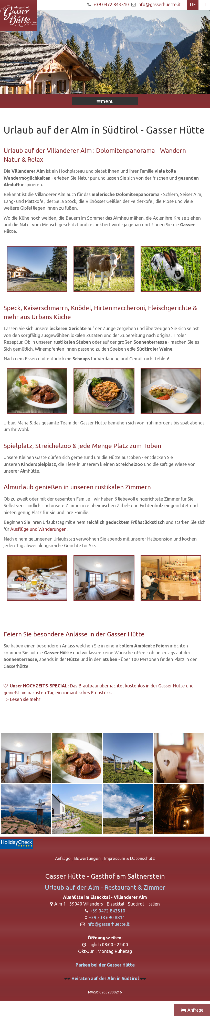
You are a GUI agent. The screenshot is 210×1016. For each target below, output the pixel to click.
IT (204, 4)
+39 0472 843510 (111, 4)
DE (193, 4)
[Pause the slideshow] (194, 52)
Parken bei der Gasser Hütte (105, 964)
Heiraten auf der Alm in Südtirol (101, 978)
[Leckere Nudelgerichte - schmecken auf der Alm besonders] (103, 390)
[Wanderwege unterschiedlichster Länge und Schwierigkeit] (128, 809)
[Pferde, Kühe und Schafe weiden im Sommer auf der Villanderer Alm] (103, 268)
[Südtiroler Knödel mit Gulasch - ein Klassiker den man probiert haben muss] (77, 758)
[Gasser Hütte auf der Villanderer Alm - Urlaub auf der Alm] (37, 268)
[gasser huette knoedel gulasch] (37, 390)
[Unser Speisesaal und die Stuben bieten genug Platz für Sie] (178, 758)
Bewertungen (87, 858)
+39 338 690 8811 (107, 917)
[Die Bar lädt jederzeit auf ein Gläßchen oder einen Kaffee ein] (171, 577)
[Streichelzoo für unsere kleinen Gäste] (171, 268)
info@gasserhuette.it (159, 4)
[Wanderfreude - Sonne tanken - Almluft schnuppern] (77, 809)
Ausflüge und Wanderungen (38, 529)
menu (107, 101)
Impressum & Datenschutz (129, 858)
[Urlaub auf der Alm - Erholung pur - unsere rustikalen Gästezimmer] (26, 758)
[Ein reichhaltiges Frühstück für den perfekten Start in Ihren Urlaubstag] (37, 577)
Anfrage (63, 858)
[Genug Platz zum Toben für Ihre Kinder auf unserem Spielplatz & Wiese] (128, 758)
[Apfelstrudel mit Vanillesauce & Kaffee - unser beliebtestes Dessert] (171, 390)
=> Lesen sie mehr (22, 699)
